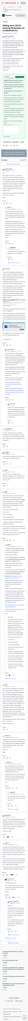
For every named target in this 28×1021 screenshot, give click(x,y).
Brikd (6, 470)
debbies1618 (7, 735)
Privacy (20, 1011)
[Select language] (18, 3)
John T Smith (10, 349)
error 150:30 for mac (7, 142)
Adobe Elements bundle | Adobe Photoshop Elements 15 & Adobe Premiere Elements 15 (14, 392)
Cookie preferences (6, 1014)
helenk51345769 (8, 169)
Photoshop (19, 7)
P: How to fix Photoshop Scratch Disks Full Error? (13, 976)
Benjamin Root (10, 878)
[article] (14, 186)
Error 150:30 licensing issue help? (10, 960)
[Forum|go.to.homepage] (10, 3)
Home (4, 7)
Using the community (7, 1011)
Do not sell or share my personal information (12, 1016)
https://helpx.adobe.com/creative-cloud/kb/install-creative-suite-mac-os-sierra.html (13, 384)
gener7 (7, 76)
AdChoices (7, 1019)
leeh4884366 (13, 247)
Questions (5, 8)
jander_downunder (9, 36)
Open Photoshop (21, 15)
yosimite (22, 142)
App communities (11, 7)
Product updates (15, 885)
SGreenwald (7, 815)
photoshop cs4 (16, 142)
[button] (3, 3)
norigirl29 (7, 452)
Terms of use (15, 1011)
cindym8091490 (8, 428)
